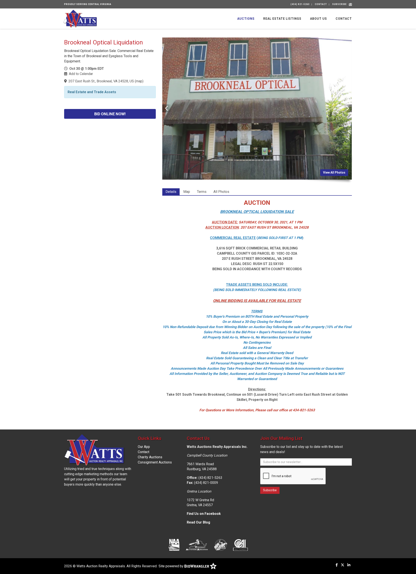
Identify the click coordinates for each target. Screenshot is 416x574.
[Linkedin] (348, 565)
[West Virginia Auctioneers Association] (220, 545)
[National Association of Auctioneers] (174, 545)
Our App (144, 447)
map (139, 81)
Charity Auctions (150, 457)
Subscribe (339, 4)
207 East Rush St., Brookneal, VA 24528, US (101, 81)
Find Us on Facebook (204, 514)
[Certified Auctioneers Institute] (240, 545)
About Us (318, 18)
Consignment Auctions (155, 462)
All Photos (221, 192)
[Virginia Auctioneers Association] (197, 545)
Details (171, 192)
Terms (201, 192)
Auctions (246, 18)
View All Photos (334, 172)
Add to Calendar (81, 74)
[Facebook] (337, 565)
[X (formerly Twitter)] (342, 565)
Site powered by (171, 566)
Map (186, 192)
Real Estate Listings (282, 18)
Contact (321, 4)
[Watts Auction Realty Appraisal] (80, 18)
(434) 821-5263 (300, 4)
